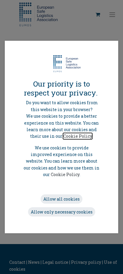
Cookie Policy (77, 136)
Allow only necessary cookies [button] (62, 212)
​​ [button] (61, 199)
